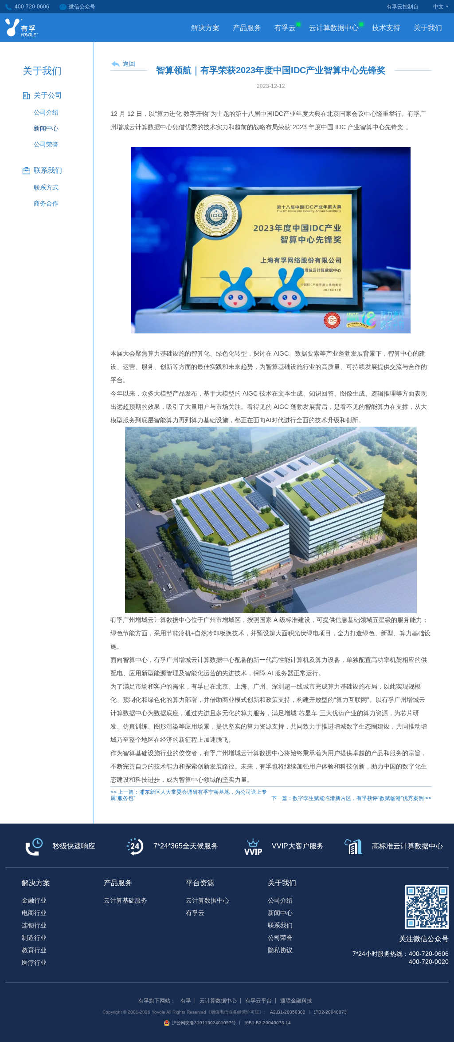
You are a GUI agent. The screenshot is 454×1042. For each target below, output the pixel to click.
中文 (438, 7)
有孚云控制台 (403, 7)
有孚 (185, 1001)
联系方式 (46, 187)
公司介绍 (46, 112)
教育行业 (34, 950)
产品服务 (247, 28)
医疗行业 (34, 962)
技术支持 (386, 28)
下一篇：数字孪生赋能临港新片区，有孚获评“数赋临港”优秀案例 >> (351, 798)
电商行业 (34, 912)
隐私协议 (280, 950)
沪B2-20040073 (330, 1012)
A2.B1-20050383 (287, 1012)
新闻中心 (46, 128)
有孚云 (285, 28)
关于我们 (428, 28)
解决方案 (205, 28)
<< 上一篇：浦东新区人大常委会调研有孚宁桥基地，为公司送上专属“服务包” (188, 795)
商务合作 (46, 203)
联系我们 (280, 925)
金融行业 (34, 900)
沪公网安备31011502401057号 (204, 1022)
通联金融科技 (296, 1001)
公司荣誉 (46, 144)
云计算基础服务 (125, 900)
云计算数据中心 (334, 28)
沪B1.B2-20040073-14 (267, 1022)
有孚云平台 (258, 1001)
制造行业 (34, 937)
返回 (129, 63)
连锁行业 (34, 925)
